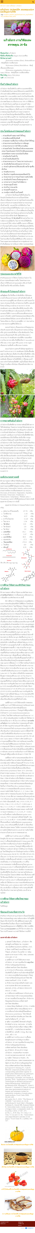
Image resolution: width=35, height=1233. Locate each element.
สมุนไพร (11, 14)
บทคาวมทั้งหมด (10, 5)
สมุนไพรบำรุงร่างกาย (20, 14)
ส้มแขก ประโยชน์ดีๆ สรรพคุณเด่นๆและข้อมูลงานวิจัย (17, 1144)
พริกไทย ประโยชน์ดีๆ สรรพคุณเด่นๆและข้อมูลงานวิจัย (18, 1167)
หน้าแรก (2, 5)
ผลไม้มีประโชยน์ (8, 16)
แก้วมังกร (6, 14)
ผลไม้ (14, 16)
